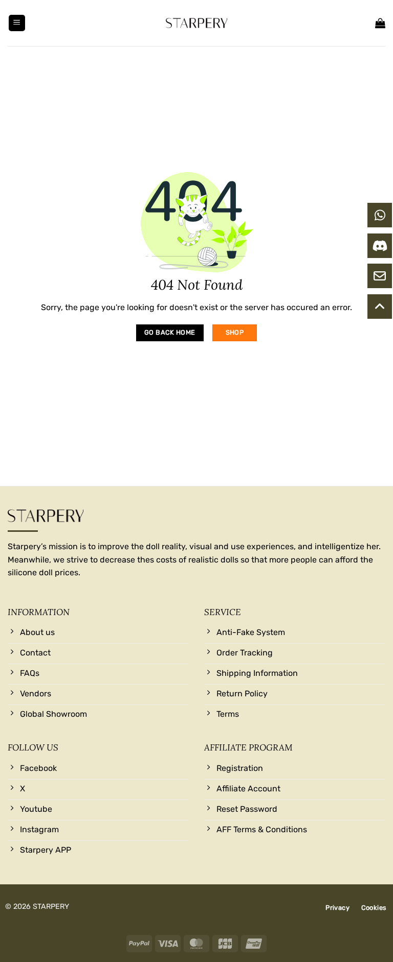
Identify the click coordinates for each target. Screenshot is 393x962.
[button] (17, 23)
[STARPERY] (196, 23)
